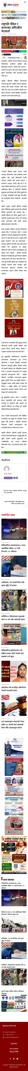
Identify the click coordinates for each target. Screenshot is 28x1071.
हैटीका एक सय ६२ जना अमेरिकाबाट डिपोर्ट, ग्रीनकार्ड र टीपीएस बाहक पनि (13, 913)
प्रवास (2, 647)
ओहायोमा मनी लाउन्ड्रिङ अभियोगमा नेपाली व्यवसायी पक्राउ (13, 689)
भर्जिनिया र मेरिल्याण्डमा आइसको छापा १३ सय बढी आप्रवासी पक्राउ (13, 618)
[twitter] (13, 1059)
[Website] (14, 478)
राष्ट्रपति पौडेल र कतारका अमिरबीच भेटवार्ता (11, 28)
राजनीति (14, 34)
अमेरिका (2, 542)
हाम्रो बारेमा (14, 1043)
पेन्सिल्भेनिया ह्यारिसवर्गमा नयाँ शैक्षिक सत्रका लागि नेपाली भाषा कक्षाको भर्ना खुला (12, 653)
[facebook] (10, 1059)
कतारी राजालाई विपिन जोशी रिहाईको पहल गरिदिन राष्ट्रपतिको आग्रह (14, 503)
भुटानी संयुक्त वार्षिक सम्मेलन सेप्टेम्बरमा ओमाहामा (12, 992)
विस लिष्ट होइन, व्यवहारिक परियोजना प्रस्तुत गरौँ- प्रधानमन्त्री (15, 492)
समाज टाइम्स (3, 34)
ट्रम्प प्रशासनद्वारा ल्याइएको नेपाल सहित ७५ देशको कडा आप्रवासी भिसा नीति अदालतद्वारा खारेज (12, 724)
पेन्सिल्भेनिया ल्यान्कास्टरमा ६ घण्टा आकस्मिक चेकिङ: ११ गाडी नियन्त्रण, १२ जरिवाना (13, 548)
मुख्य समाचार (10, 34)
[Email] (17, 478)
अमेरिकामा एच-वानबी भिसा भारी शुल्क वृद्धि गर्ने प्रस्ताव (12, 584)
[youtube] (17, 1059)
